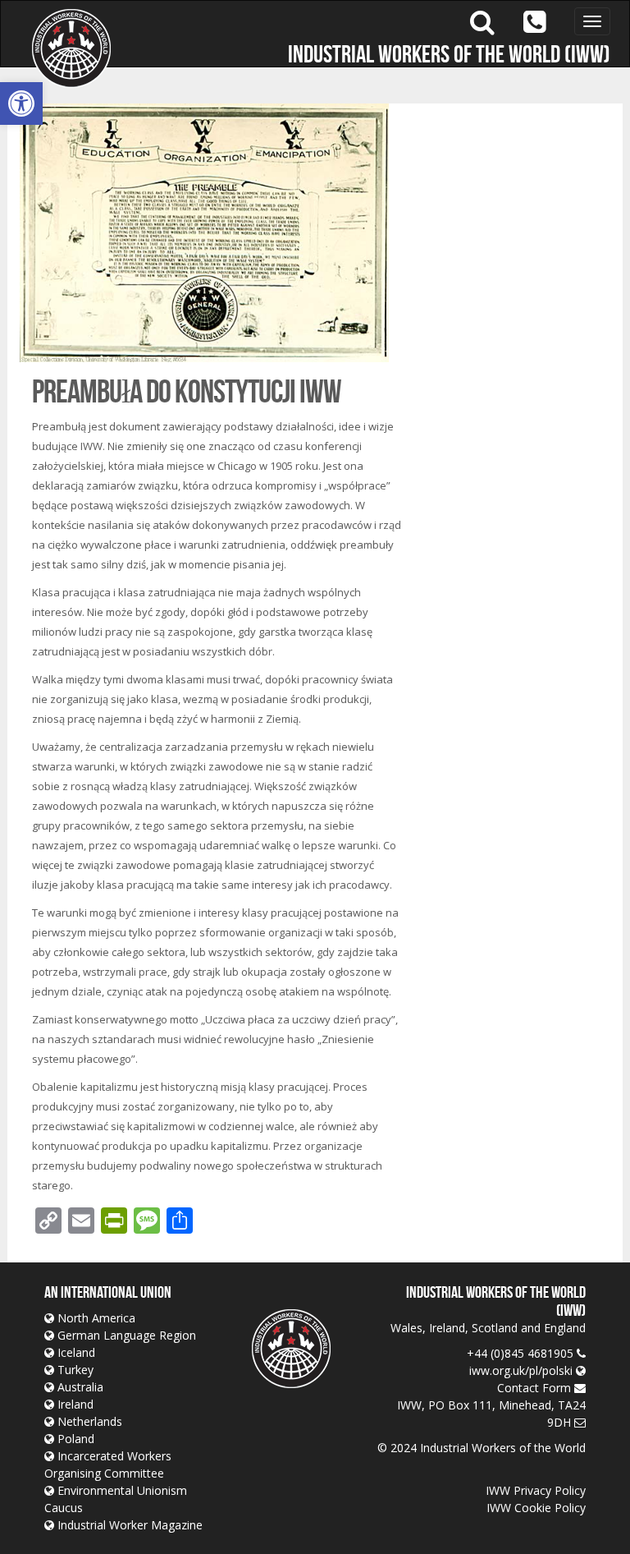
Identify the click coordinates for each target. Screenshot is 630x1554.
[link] (21, 103)
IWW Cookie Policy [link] (536, 1507)
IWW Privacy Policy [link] (536, 1490)
